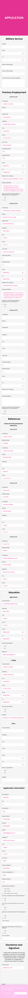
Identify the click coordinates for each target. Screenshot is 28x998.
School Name (6, 600)
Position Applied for (7, 872)
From (3, 50)
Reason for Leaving (7, 176)
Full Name (5, 433)
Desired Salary (6, 879)
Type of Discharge (7, 71)
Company (5, 101)
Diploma (4, 651)
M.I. (3, 801)
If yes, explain (5, 935)
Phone (4, 107)
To (3, 57)
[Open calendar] (22, 53)
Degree (4, 714)
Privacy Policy (11, 990)
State (3, 135)
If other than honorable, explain (11, 78)
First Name (5, 794)
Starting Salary (6, 148)
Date (4, 984)
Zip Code (4, 858)
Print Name (5, 964)
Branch (4, 44)
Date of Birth (6, 816)
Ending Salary (6, 155)
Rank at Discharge (7, 64)
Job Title (4, 142)
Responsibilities (6, 182)
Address (4, 121)
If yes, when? (5, 920)
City (3, 128)
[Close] (26, 986)
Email (3, 830)
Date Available (7, 865)
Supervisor (5, 114)
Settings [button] (14, 996)
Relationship (5, 440)
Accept (20, 993)
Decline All (7, 993)
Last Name (5, 808)
